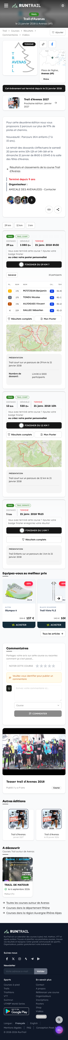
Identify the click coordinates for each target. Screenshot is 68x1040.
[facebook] (52, 44)
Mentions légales (13, 1027)
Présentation (16, 358)
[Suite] (58, 598)
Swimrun (8, 999)
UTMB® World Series (14, 1003)
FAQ (29, 1027)
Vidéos (39, 1011)
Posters (40, 1003)
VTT (6, 996)
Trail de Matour (16, 884)
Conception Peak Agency (49, 1027)
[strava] (26, 959)
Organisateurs (43, 996)
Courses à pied (12, 984)
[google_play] (38, 959)
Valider (41, 971)
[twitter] (13, 959)
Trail (5, 30)
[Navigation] (6, 5)
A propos (41, 988)
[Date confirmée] (5, 889)
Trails (6, 988)
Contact (40, 984)
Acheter (21, 624)
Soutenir (41, 1016)
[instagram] (19, 959)
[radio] (37, 666)
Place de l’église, (49, 72)
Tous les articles (51, 633)
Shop (38, 1007)
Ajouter (59, 32)
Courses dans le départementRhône (28, 907)
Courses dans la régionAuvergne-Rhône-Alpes (34, 912)
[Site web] (43, 44)
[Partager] (58, 209)
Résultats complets (21, 318)
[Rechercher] (59, 1020)
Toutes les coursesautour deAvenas (27, 902)
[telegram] (32, 959)
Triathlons (9, 992)
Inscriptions (42, 999)
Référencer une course (47, 992)
